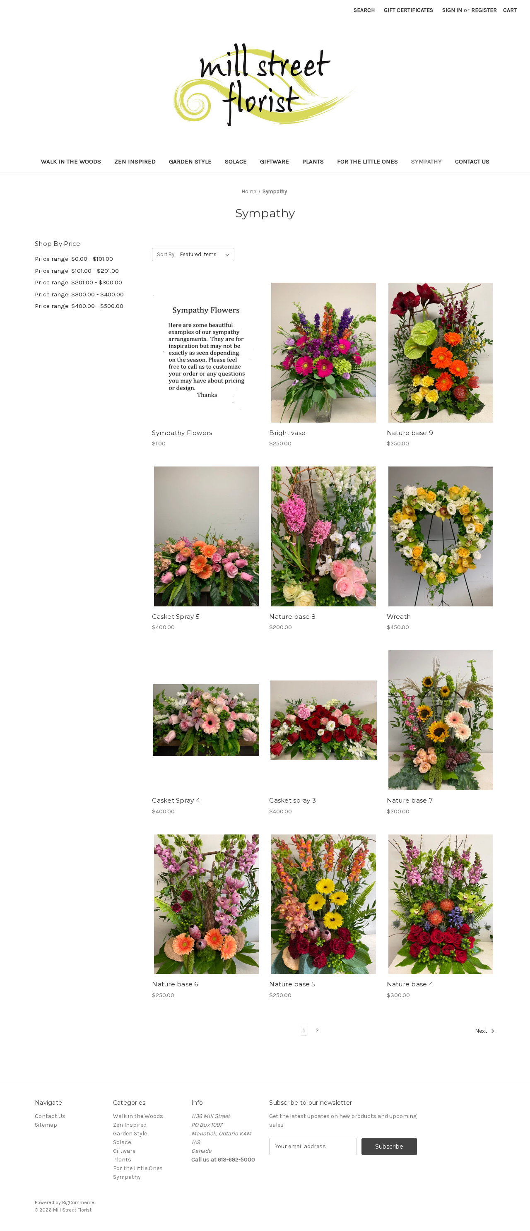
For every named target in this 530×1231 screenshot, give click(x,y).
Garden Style (190, 161)
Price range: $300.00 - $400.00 (79, 294)
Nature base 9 (410, 433)
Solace (236, 161)
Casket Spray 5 (176, 616)
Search (364, 10)
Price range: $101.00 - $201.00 (77, 270)
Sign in (452, 10)
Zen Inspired (135, 161)
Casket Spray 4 (176, 800)
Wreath (399, 616)
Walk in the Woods (71, 161)
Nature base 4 (410, 984)
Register (484, 10)
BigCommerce (78, 1202)
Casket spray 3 (292, 800)
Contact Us (472, 161)
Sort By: (166, 254)
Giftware (274, 161)
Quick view (206, 345)
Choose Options (324, 359)
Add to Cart (206, 359)
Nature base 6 (175, 984)
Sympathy (426, 161)
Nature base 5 (292, 984)
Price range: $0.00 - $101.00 (74, 258)
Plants (313, 161)
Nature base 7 (410, 800)
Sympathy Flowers (182, 433)
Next (482, 1030)
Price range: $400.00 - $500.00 (79, 306)
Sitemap (46, 1124)
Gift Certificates (408, 10)
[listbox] (206, 254)
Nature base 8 (292, 616)
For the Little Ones (367, 161)
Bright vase (287, 433)
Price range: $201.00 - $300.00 (78, 282)
